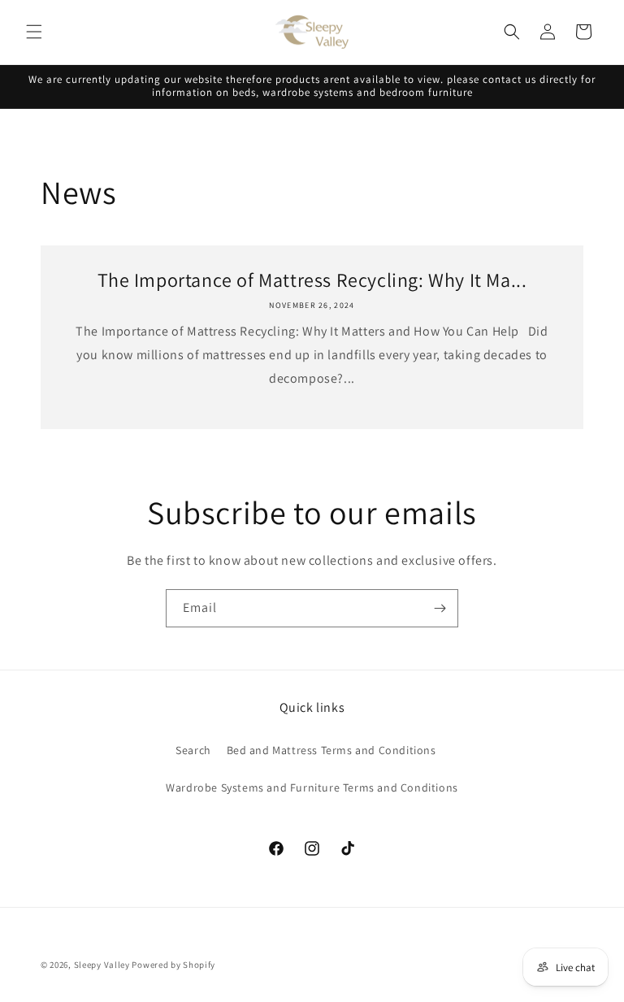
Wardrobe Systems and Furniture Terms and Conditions (312, 787)
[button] (34, 32)
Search (193, 750)
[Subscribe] (439, 608)
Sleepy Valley (103, 964)
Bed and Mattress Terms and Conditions (331, 750)
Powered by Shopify (173, 964)
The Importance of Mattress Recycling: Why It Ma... (312, 280)
